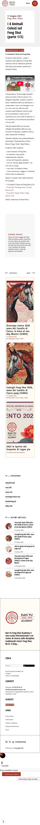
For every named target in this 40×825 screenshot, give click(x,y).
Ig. (13, 741)
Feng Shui (11, 18)
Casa (16, 398)
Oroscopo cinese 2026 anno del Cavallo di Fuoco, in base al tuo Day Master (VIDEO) (18, 329)
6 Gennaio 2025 (11, 452)
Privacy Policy (9, 716)
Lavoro (21, 398)
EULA (7, 730)
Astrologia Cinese (13, 338)
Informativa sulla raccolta (28, 779)
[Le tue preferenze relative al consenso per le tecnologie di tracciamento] (3, 821)
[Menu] (35, 3)
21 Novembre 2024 (19, 566)
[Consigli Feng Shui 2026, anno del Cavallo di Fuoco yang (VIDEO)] (20, 363)
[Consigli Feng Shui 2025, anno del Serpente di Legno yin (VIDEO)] (8, 574)
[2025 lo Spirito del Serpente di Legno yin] (20, 422)
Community (20, 741)
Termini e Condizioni (11, 723)
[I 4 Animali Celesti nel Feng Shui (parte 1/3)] (20, 223)
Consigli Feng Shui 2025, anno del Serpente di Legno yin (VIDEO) (24, 572)
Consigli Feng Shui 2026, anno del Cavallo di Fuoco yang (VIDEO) (20, 390)
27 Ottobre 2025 (12, 337)
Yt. (10, 741)
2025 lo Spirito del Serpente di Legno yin (18, 448)
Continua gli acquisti (11, 774)
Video (20, 18)
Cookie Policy (9, 719)
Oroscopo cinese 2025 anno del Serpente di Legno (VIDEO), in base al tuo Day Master (23, 559)
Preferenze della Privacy (12, 726)
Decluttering (9, 501)
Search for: (14, 663)
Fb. (6, 741)
